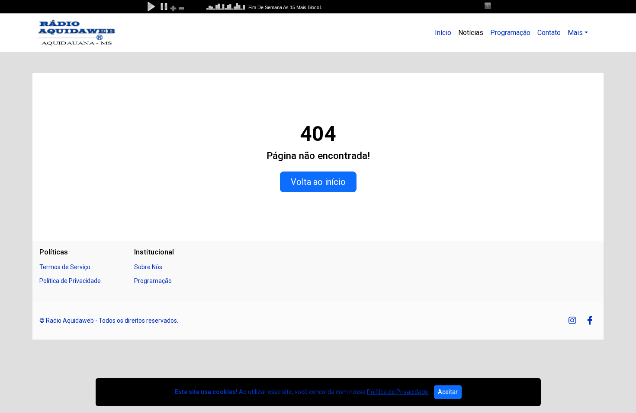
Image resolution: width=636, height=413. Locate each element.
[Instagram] (572, 320)
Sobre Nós (148, 267)
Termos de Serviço (64, 267)
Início (443, 33)
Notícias (470, 33)
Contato (549, 33)
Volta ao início (318, 182)
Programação (510, 33)
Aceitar (448, 391)
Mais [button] (575, 33)
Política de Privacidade (70, 280)
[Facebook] (590, 320)
